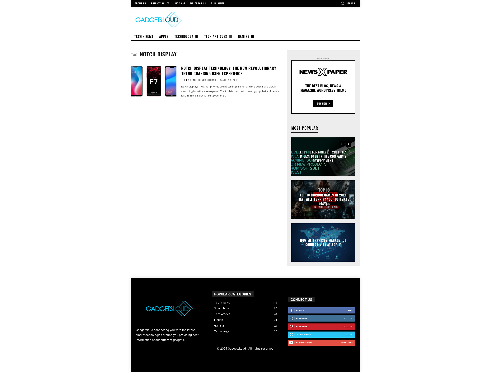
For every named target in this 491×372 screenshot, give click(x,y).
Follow (348, 318)
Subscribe (347, 342)
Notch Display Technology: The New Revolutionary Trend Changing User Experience (228, 70)
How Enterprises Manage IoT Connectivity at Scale (323, 242)
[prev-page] (341, 144)
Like (350, 310)
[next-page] (348, 144)
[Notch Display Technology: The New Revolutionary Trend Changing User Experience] (153, 81)
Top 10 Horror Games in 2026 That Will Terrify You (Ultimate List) (323, 199)
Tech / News (188, 80)
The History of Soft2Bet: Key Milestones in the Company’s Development (323, 156)
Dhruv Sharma (207, 80)
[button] (348, 3)
